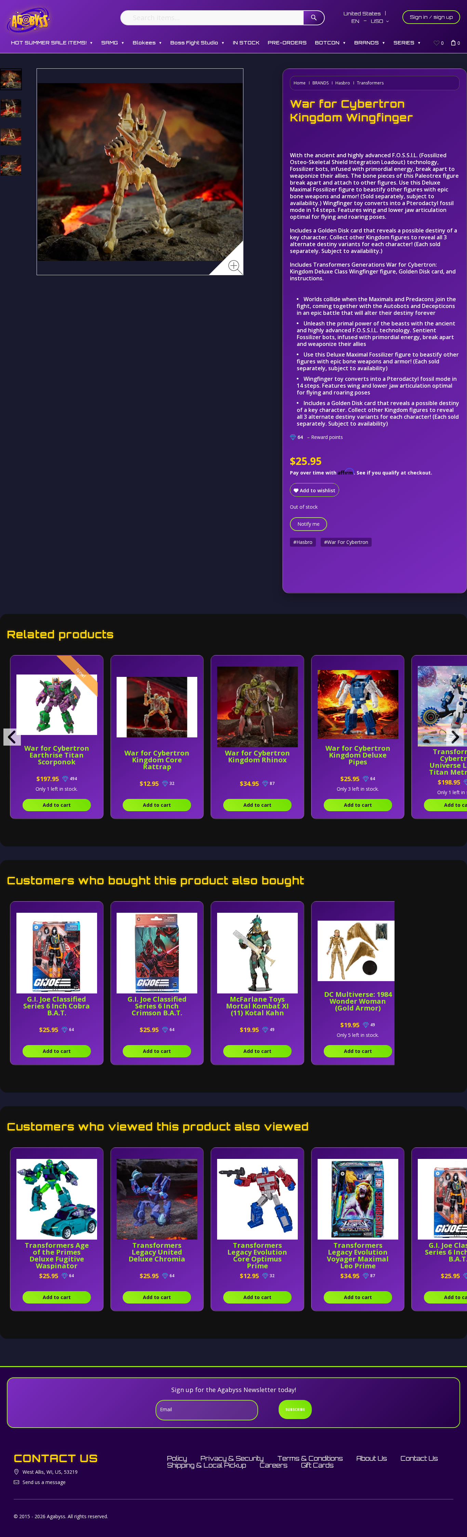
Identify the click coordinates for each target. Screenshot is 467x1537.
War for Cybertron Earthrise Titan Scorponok (56, 755)
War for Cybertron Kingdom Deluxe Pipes (357, 755)
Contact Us (419, 1458)
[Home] (28, 19)
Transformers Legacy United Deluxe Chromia (157, 1252)
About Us (372, 1458)
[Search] (314, 18)
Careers (274, 1465)
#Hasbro (302, 542)
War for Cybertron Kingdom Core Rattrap (156, 759)
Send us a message (44, 1482)
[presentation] (12, 737)
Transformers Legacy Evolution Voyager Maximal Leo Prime (358, 1255)
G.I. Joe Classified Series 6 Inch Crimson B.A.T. (157, 1005)
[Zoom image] (235, 267)
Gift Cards (317, 1465)
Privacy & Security (232, 1458)
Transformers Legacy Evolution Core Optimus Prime (257, 1255)
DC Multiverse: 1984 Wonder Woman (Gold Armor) (358, 1001)
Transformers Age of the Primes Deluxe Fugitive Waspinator (57, 1255)
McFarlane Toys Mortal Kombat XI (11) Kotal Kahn (257, 1005)
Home (300, 83)
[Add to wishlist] (93, 664)
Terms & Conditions (310, 1458)
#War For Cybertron (346, 542)
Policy (177, 1458)
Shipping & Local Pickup (206, 1465)
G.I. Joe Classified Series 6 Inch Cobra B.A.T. (56, 1005)
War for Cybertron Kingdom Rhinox (257, 756)
